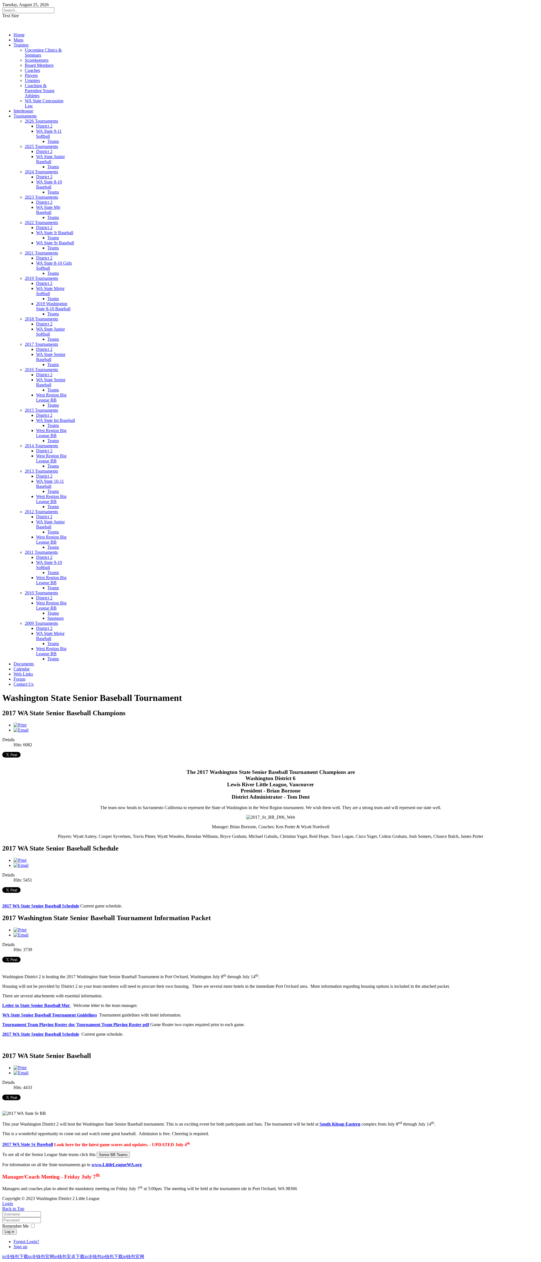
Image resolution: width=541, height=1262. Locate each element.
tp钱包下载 (112, 1256)
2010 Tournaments (41, 592)
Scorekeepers (36, 60)
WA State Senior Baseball (50, 357)
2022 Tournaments (41, 222)
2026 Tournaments (41, 121)
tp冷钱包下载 (15, 1256)
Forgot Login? (26, 1241)
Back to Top (13, 1208)
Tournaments (25, 116)
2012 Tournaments (41, 511)
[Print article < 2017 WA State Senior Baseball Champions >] (20, 725)
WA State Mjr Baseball (48, 210)
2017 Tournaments (41, 344)
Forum (19, 679)
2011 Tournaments (41, 552)
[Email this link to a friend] (21, 730)
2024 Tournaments (41, 171)
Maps (18, 39)
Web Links (23, 674)
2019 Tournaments (41, 278)
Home (19, 34)
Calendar (22, 669)
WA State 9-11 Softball (49, 134)
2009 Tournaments (41, 623)
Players (31, 75)
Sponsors (55, 618)
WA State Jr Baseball (54, 232)
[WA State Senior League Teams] (113, 1154)
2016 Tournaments (41, 369)
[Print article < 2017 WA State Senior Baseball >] (20, 1067)
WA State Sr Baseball (55, 242)
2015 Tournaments (41, 410)
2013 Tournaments (41, 471)
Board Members (39, 65)
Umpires (32, 80)
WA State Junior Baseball (50, 159)
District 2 (44, 126)
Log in (9, 1232)
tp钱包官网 (133, 1256)
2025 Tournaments (41, 146)
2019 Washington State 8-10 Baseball (53, 306)
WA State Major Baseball (50, 636)
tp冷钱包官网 (41, 1256)
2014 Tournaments (41, 445)
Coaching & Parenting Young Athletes (39, 90)
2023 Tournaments (41, 197)
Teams (53, 141)
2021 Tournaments (41, 253)
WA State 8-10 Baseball (49, 184)
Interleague (23, 111)
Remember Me (15, 1226)
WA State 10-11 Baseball (50, 484)
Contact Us (24, 684)
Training (21, 45)
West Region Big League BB (51, 397)
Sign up (20, 1246)
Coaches (32, 70)
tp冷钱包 (93, 1256)
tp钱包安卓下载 (69, 1256)
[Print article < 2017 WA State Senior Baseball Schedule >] (20, 860)
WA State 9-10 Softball (49, 565)
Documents (24, 663)
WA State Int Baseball (55, 420)
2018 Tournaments (41, 318)
